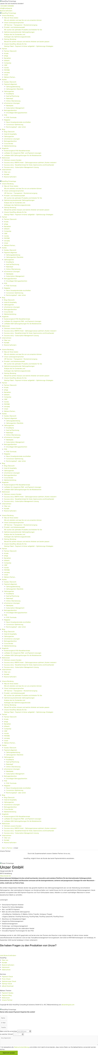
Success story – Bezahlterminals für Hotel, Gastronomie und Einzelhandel (29, 165)
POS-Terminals (11, 117)
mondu (6, 68)
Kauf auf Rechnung (12, 96)
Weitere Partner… (10, 77)
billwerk (6, 60)
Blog (3, 129)
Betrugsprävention (10, 110)
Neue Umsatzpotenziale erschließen (18, 122)
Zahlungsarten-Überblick (14, 89)
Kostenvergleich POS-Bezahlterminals (17, 151)
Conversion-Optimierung (14, 124)
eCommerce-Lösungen (12, 103)
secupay (7, 72)
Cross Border (8, 143)
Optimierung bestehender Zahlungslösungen (19, 34)
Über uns (7, 172)
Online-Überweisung (13, 101)
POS (5, 115)
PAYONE (7, 70)
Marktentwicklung (10, 146)
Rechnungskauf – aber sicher (16, 127)
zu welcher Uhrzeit (6, 1034)
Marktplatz (9, 105)
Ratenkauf (9, 98)
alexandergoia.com (68, 1005)
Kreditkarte (10, 94)
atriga (6, 56)
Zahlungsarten (9, 91)
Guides (4, 79)
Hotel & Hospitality (10, 134)
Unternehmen (6, 170)
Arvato (6, 53)
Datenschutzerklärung (21, 1047)
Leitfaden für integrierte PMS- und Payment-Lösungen (22, 153)
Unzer (6, 75)
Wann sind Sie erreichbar (8, 1031)
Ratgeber (7, 120)
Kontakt (6, 174)
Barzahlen (7, 58)
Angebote (5, 148)
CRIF (5, 65)
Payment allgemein (10, 84)
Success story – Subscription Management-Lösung (21, 167)
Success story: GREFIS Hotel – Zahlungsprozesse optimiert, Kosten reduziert (30, 162)
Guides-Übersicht (10, 82)
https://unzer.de (5, 876)
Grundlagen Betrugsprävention (16, 113)
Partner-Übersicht (10, 51)
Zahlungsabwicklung (13, 87)
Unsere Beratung (7, 15)
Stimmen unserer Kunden (12, 160)
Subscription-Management (15, 108)
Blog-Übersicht (9, 132)
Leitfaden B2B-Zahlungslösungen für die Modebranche (22, 155)
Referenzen (6, 158)
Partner (4, 49)
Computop (7, 63)
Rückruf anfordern (10, 177)
